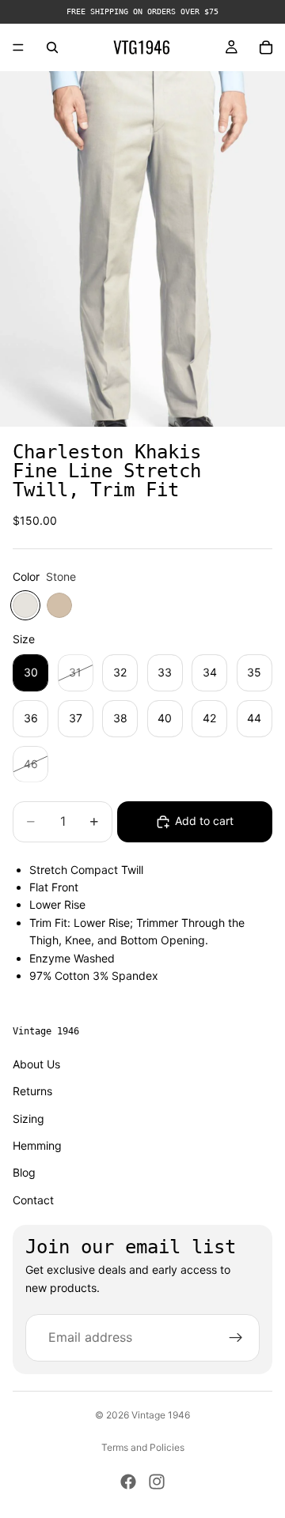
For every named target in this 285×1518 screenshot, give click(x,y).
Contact (33, 1200)
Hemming (37, 1145)
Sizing (28, 1118)
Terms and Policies (142, 1447)
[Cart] (266, 47)
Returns (32, 1091)
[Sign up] (236, 1337)
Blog (24, 1173)
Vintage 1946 (160, 1415)
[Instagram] (156, 1481)
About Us (36, 1064)
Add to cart (204, 820)
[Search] (52, 47)
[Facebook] (128, 1481)
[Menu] (18, 47)
